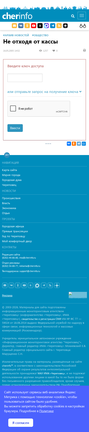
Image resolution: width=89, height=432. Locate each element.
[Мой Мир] (84, 144)
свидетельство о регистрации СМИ (41, 318)
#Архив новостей (16, 35)
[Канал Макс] (46, 26)
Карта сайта (9, 170)
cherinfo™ (7, 365)
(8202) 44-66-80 (10, 257)
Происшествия (11, 198)
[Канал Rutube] (40, 25)
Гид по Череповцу (13, 236)
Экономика (9, 208)
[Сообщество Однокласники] (27, 25)
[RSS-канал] (50, 285)
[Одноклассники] (74, 144)
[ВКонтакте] (69, 144)
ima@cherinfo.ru (27, 257)
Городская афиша (13, 226)
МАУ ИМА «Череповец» (51, 373)
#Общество (40, 35)
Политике (46, 411)
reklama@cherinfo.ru (29, 266)
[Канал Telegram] (43, 285)
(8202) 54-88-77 (10, 266)
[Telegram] (79, 144)
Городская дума (12, 180)
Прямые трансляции (15, 231)
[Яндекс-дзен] (56, 285)
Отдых (6, 213)
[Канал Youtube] (33, 25)
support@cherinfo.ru (29, 271)
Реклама (7, 295)
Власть (6, 203)
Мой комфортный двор (17, 241)
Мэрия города (11, 175)
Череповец (9, 185)
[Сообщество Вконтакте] (11, 285)
